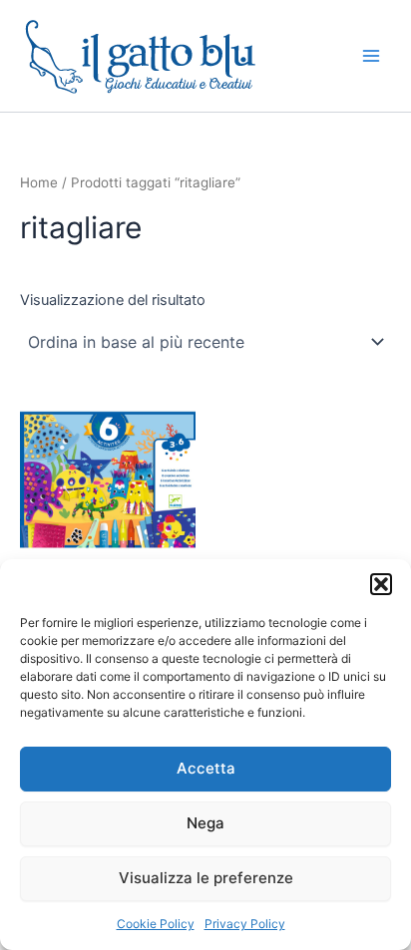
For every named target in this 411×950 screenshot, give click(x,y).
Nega (205, 822)
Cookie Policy (156, 923)
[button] (381, 584)
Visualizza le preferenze (206, 877)
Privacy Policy (245, 923)
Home (39, 182)
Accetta (206, 768)
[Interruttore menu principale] (371, 56)
